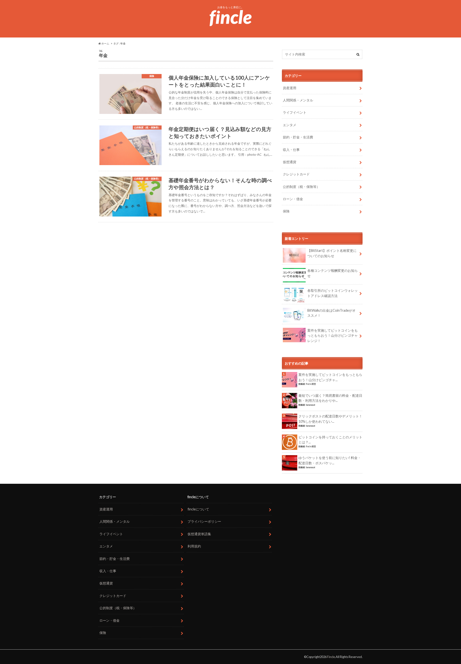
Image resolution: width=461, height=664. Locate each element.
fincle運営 (311, 384)
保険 (286, 211)
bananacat (310, 404)
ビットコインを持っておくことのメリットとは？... (330, 439)
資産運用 (289, 88)
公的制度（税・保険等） (301, 187)
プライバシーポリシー (204, 521)
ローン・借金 (293, 199)
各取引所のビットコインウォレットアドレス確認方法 (332, 293)
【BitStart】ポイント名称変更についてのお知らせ (332, 253)
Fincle (331, 657)
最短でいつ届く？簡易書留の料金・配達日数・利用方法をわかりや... (330, 398)
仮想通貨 (289, 162)
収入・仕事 (291, 150)
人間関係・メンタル (298, 100)
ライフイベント (294, 112)
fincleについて (198, 509)
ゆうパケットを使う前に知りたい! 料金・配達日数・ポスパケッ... (329, 460)
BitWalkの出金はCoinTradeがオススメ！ (331, 313)
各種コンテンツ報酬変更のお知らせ (332, 273)
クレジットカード (296, 174)
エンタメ (289, 125)
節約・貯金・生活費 (298, 137)
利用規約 (194, 546)
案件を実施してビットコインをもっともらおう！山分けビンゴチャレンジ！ (332, 335)
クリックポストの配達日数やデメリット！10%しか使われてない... (330, 418)
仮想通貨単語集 (199, 534)
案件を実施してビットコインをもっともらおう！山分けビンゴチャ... (330, 377)
